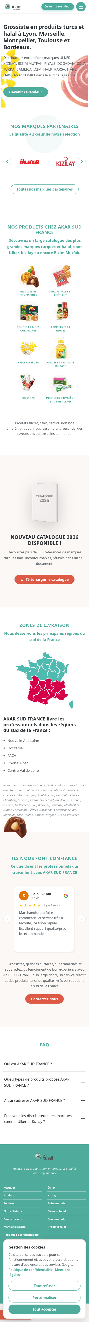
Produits (9, 1195)
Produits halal (57, 1227)
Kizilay (52, 1195)
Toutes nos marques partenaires (45, 189)
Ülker (51, 1188)
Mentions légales (14, 1227)
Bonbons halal (57, 1219)
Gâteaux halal (57, 1211)
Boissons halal (57, 1203)
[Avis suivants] (82, 919)
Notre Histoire (13, 1211)
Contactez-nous (44, 999)
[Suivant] (82, 161)
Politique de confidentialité (21, 1234)
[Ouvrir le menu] (81, 6)
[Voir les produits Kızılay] (66, 161)
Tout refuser (44, 1285)
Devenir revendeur (58, 6)
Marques (9, 1188)
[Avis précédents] (7, 919)
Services (9, 1203)
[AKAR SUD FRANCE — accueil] (13, 7)
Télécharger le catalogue (47, 579)
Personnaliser (44, 1297)
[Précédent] (7, 161)
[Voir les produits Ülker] (29, 161)
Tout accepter (44, 1309)
